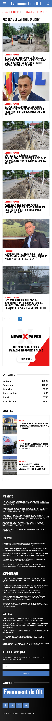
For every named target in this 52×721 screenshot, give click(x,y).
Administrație (12, 55)
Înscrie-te (26, 673)
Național (22, 420)
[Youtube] (26, 705)
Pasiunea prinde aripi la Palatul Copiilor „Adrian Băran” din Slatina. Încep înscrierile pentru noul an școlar (25, 549)
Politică (9, 251)
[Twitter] (19, 705)
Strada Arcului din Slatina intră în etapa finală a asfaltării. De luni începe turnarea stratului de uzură (24, 591)
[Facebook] (5, 705)
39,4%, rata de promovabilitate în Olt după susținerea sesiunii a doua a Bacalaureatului (24, 560)
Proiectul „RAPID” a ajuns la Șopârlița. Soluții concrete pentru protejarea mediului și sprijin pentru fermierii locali (24, 580)
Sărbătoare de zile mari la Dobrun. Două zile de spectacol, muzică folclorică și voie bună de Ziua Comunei (26, 644)
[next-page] (8, 479)
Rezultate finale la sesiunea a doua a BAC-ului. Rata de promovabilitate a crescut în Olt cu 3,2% (24, 544)
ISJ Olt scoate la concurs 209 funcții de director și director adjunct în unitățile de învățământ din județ (24, 565)
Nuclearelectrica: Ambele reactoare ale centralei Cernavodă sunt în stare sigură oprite (34, 425)
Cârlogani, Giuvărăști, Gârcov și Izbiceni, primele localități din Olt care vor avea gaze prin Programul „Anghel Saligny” (25, 159)
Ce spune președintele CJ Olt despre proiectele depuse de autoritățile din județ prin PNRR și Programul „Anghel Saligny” (25, 110)
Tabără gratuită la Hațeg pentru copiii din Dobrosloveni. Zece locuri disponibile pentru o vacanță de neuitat (25, 586)
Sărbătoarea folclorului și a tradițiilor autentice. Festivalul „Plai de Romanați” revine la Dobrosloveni (23, 619)
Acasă (5, 12)
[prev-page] (5, 319)
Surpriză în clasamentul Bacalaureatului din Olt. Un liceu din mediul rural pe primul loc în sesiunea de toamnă (25, 554)
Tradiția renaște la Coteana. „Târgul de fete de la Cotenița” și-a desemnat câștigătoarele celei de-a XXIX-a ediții (24, 638)
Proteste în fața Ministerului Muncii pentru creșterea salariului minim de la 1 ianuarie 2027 (33, 446)
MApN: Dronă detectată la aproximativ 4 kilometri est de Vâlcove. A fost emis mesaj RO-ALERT (32, 466)
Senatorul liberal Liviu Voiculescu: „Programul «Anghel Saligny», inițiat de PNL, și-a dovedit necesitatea (26, 256)
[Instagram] (12, 705)
